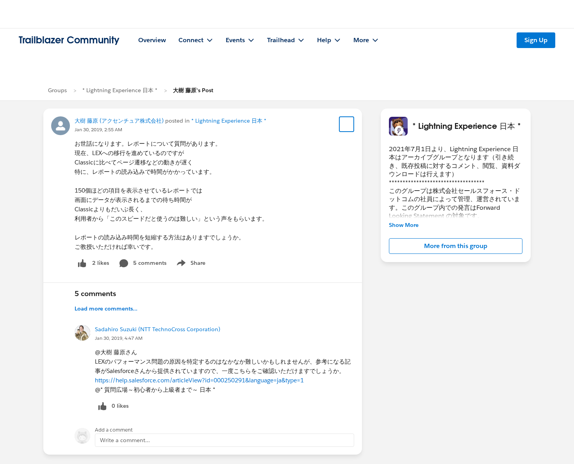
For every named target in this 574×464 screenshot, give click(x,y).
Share (190, 264)
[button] (455, 246)
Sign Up (535, 40)
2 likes (100, 262)
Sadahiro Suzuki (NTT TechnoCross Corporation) (157, 329)
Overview (152, 40)
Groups (57, 90)
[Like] (82, 263)
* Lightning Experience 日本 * (119, 90)
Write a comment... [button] (125, 440)
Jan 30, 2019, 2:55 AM (98, 129)
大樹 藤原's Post (193, 90)
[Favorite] (347, 124)
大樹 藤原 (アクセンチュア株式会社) (119, 120)
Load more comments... (106, 308)
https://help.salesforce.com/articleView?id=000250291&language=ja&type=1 (199, 380)
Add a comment (114, 430)
